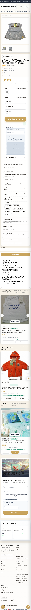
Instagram (4, 600)
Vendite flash (19, 556)
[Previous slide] (2, 315)
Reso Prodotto (20, 582)
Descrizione (15, 254)
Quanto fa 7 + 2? (8, 505)
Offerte (18, 554)
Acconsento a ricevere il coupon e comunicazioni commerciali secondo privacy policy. (16, 495)
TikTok (11, 600)
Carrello (3, 565)
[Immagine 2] (10, 48)
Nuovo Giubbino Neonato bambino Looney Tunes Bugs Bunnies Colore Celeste (15, 388)
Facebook (4, 597)
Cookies (18, 567)
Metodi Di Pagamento (22, 574)
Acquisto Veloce (15, 321)
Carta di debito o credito (15, 152)
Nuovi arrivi (5, 240)
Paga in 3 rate (15, 148)
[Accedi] (25, 6)
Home (17, 547)
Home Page (3, 11)
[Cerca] (28, 6)
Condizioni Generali (21, 565)
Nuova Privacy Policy (21, 580)
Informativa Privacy (21, 572)
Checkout (3, 570)
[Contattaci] (3, 607)
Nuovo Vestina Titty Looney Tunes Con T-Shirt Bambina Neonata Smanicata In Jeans (14, 331)
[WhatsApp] (28, 607)
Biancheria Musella (12, 605)
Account (3, 563)
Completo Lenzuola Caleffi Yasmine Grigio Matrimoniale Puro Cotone (14, 441)
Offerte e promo (13, 240)
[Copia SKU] (11, 56)
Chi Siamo (18, 563)
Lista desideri (18, 243)
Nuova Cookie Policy (21, 578)
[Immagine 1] (4, 48)
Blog (17, 549)
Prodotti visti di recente (8, 243)
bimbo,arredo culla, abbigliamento (15, 11)
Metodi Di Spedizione (22, 576)
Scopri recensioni (11, 65)
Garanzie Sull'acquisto (22, 570)
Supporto (3, 572)
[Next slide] (27, 315)
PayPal (15, 144)
